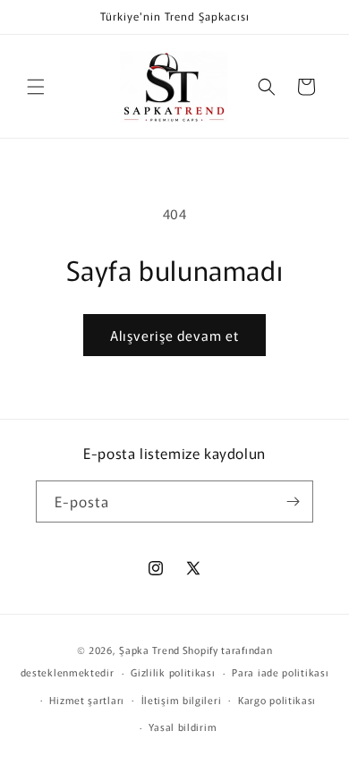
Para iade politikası (280, 672)
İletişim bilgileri (181, 700)
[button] (35, 86)
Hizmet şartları (86, 700)
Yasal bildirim (183, 726)
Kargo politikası (277, 700)
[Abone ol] (292, 501)
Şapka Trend (149, 649)
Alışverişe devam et (174, 335)
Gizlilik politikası (173, 672)
